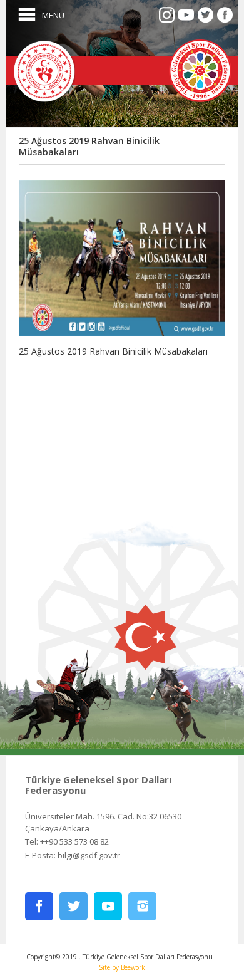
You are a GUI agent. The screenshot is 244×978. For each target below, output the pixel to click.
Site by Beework (122, 967)
